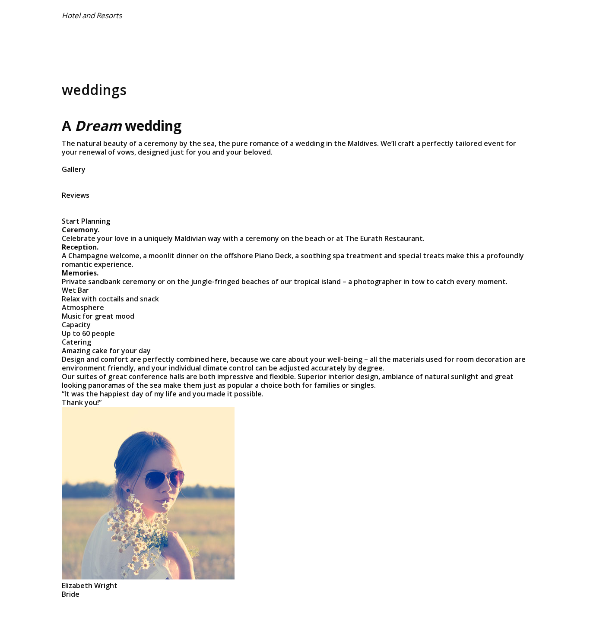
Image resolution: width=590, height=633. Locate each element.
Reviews (75, 195)
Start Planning (86, 221)
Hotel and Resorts (92, 15)
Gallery (74, 169)
